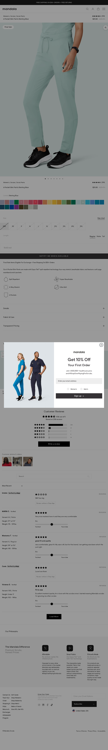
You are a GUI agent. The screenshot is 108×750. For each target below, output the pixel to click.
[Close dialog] (101, 345)
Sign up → (79, 395)
